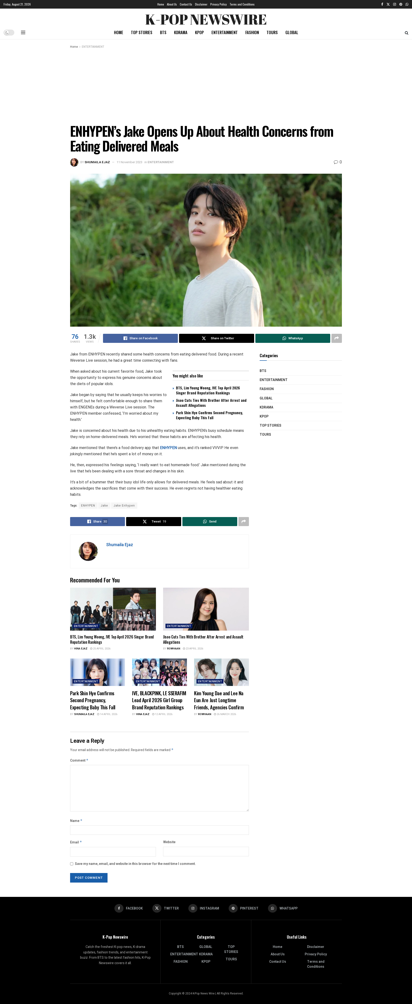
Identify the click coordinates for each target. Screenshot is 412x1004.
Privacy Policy (218, 4)
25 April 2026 (101, 649)
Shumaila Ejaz (97, 162)
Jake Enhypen (124, 505)
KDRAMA (180, 32)
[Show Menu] (23, 32)
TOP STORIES (141, 32)
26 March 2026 (226, 714)
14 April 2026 (108, 714)
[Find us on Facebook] (382, 4)
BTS (163, 32)
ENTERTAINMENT (224, 32)
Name (76, 820)
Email (76, 842)
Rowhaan (173, 649)
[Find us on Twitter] (388, 4)
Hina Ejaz (81, 649)
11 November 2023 (129, 162)
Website (169, 842)
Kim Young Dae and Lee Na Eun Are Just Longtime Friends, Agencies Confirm (219, 700)
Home (160, 4)
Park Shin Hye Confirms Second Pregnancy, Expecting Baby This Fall (209, 415)
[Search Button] (406, 32)
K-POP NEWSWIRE (206, 18)
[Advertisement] (206, 85)
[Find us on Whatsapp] (407, 4)
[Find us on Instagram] (394, 4)
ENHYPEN (169, 447)
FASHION (252, 32)
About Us (172, 4)
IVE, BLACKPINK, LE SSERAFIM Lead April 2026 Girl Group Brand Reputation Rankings (159, 700)
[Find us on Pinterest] (400, 4)
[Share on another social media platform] (336, 338)
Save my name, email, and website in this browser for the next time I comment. (135, 863)
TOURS (272, 32)
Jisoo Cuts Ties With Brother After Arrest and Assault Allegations (211, 402)
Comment (79, 760)
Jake (104, 505)
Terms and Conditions (242, 4)
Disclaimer (201, 4)
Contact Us (186, 4)
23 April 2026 (194, 649)
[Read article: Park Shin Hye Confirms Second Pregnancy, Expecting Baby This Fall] (97, 672)
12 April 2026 (163, 714)
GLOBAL (291, 32)
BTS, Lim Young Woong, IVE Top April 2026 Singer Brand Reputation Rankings (208, 390)
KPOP (199, 32)
